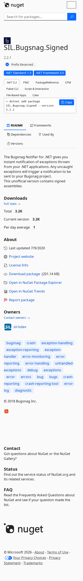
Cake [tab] (36, 95)
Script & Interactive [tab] (37, 89)
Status (10, 469)
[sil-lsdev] (8, 327)
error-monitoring (36, 356)
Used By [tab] (48, 134)
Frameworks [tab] (42, 125)
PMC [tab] (26, 82)
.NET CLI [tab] (11, 82)
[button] (66, 102)
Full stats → (12, 204)
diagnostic (23, 390)
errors (26, 376)
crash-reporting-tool (41, 383)
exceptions (52, 370)
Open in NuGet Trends (27, 291)
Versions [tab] (16, 143)
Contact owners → (17, 318)
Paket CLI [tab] (12, 89)
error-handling (37, 363)
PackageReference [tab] (47, 82)
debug (32, 370)
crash (31, 343)
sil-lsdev (19, 326)
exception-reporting (22, 349)
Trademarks (33, 563)
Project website (21, 256)
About (39, 552)
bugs (53, 376)
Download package (24, 274)
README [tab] (16, 125)
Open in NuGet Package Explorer (35, 282)
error (10, 376)
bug (40, 376)
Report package (21, 300)
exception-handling (57, 343)
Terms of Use (57, 552)
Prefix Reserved (22, 64)
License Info (18, 265)
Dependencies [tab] (20, 134)
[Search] (71, 17)
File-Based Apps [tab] (16, 95)
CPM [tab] (68, 82)
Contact (12, 448)
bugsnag (13, 343)
